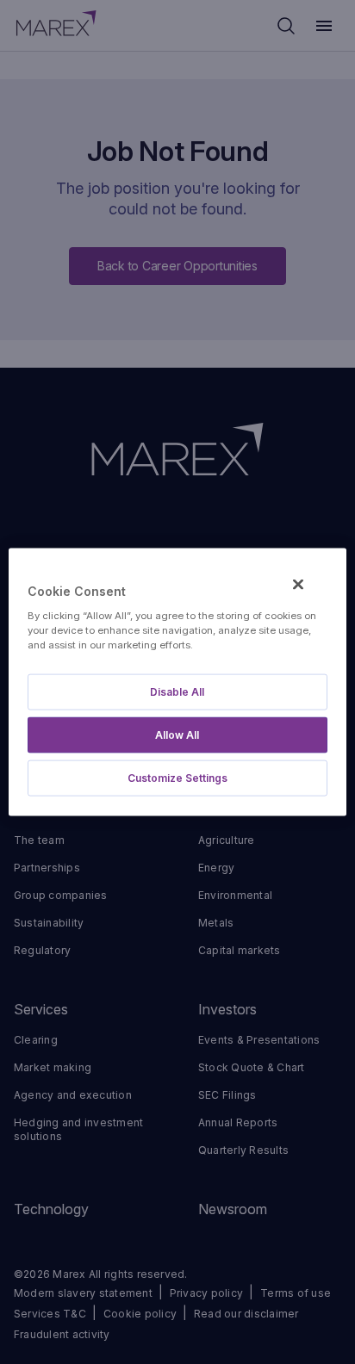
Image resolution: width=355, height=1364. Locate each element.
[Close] (298, 585)
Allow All (177, 734)
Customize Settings (177, 777)
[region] (177, 682)
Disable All (177, 691)
